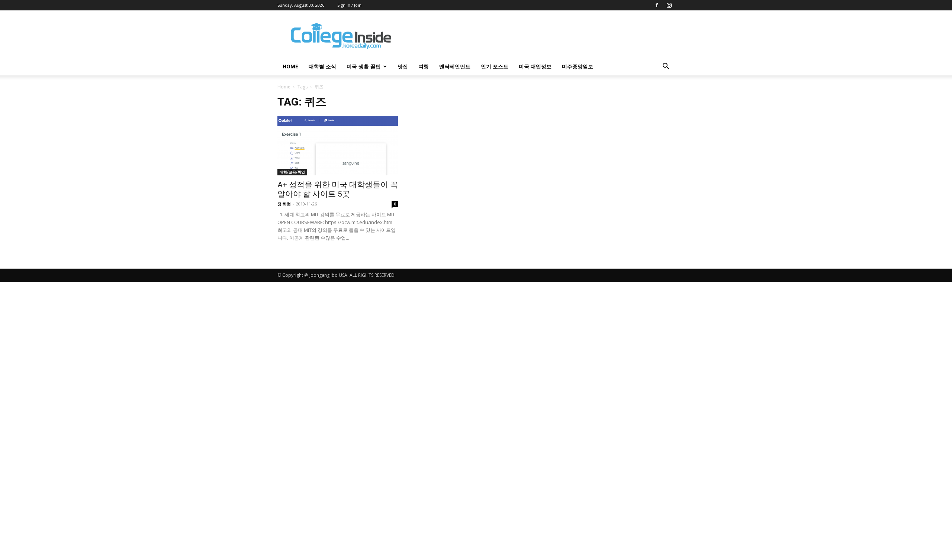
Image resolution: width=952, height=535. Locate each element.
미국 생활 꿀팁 (364, 66)
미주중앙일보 (577, 66)
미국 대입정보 (535, 66)
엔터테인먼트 (454, 66)
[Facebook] (656, 5)
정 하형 (284, 204)
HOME (290, 66)
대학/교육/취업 (292, 172)
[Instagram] (669, 5)
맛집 (403, 66)
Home (283, 87)
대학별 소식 (322, 66)
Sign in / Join (349, 5)
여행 (423, 66)
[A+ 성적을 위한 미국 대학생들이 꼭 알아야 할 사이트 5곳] (337, 145)
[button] (666, 67)
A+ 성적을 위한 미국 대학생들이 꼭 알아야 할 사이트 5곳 (337, 189)
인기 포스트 (494, 66)
